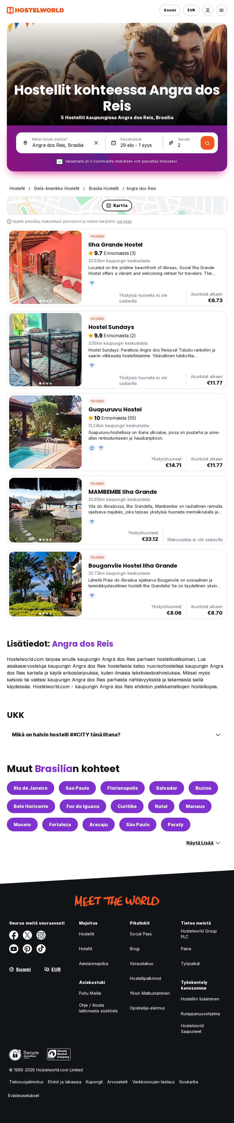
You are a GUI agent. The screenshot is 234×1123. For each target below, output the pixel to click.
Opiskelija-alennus (147, 1008)
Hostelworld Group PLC (199, 934)
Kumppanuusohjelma (200, 1013)
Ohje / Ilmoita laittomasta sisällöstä (98, 1008)
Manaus (195, 806)
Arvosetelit (117, 1081)
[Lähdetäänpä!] (207, 143)
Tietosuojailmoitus (26, 1081)
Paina (186, 948)
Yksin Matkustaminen (150, 993)
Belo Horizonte (31, 806)
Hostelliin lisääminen (200, 998)
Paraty (175, 824)
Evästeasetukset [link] (23, 1095)
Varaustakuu (141, 963)
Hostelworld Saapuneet (192, 1028)
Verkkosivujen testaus (153, 1081)
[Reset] (96, 143)
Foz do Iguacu (82, 806)
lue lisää (124, 221)
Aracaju (98, 824)
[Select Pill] (207, 10)
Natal (161, 806)
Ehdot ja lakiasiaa (64, 1081)
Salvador (166, 788)
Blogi (135, 948)
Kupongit (94, 1081)
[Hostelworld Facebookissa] (13, 935)
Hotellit (85, 948)
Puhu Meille (90, 993)
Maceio (22, 824)
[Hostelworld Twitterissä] (27, 935)
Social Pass (141, 933)
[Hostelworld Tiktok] (41, 948)
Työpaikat (190, 963)
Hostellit (86, 933)
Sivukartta (188, 1081)
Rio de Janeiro (30, 788)
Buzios (203, 788)
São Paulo (138, 824)
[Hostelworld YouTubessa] (13, 948)
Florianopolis (122, 788)
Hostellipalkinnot (145, 978)
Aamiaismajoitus (94, 963)
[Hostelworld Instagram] (41, 935)
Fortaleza (60, 824)
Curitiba (127, 806)
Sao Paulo (77, 788)
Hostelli (97, 236)
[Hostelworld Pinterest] (27, 948)
